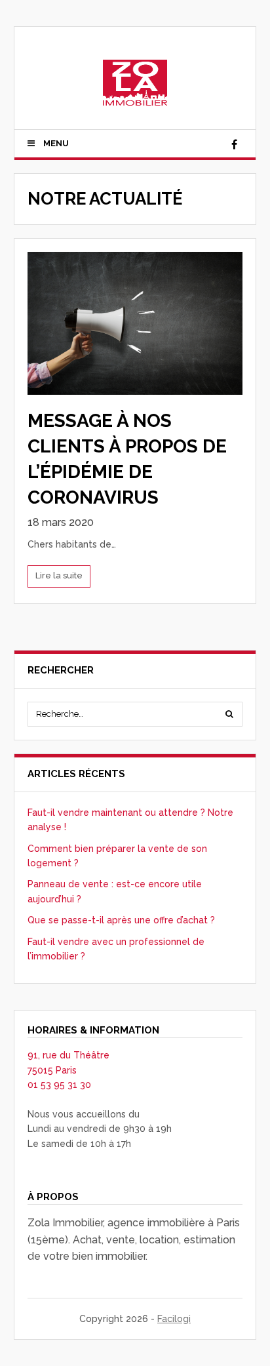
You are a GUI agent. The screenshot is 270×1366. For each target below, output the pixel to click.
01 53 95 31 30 (59, 1084)
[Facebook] (233, 144)
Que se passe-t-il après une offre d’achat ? (121, 920)
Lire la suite (59, 575)
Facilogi (174, 1319)
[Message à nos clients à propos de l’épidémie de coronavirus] (135, 323)
